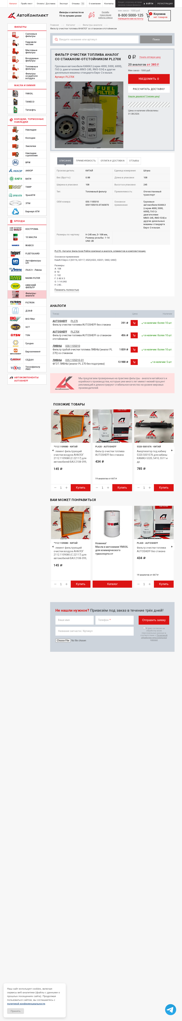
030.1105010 (72, 346)
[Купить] (134, 323)
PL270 (74, 321)
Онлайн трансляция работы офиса (105, 15)
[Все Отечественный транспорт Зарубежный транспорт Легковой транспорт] (95, 47)
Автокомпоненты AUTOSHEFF (26, 379)
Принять (15, 1011)
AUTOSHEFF (60, 321)
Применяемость (86, 160)
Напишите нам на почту (130, 18)
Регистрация (165, 3)
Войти (149, 3)
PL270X (75, 331)
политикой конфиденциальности (26, 1003)
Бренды (19, 221)
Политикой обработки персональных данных (154, 637)
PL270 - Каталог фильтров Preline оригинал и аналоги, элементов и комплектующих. (100, 251)
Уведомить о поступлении (148, 80)
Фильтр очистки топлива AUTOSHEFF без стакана (82, 324)
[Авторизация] (180, 2)
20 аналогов (143, 64)
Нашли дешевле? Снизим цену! (144, 96)
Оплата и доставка (113, 160)
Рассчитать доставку (149, 89)
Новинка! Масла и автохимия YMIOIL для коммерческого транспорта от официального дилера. (111, 550)
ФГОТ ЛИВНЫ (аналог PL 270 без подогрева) (79, 363)
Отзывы (134, 160)
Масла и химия (25, 85)
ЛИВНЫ (57, 346)
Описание (65, 160)
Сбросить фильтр (153, 47)
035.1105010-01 (74, 360)
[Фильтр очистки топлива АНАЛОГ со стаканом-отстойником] (89, 115)
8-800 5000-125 (130, 15)
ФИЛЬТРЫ (20, 27)
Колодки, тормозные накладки (29, 120)
